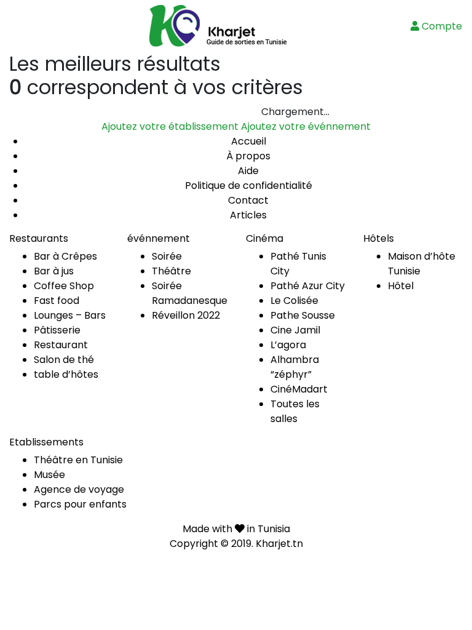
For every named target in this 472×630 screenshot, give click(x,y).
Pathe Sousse (302, 315)
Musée (49, 475)
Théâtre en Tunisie (78, 460)
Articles (248, 215)
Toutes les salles (295, 411)
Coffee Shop (64, 286)
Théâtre (171, 271)
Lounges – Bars (70, 315)
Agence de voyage (79, 489)
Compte (440, 26)
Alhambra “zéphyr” (294, 367)
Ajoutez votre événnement (306, 126)
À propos (248, 156)
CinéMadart (299, 389)
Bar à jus (54, 271)
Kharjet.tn (279, 543)
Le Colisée (294, 300)
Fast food (56, 300)
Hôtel (401, 286)
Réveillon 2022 (186, 315)
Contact (248, 200)
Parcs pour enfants (80, 504)
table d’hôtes (66, 374)
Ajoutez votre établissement (169, 126)
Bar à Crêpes (65, 256)
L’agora (288, 345)
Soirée (167, 256)
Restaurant (61, 345)
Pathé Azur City (307, 286)
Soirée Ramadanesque (189, 293)
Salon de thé (64, 360)
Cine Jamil (295, 330)
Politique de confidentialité (248, 185)
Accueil (248, 141)
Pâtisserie (57, 330)
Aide (248, 171)
